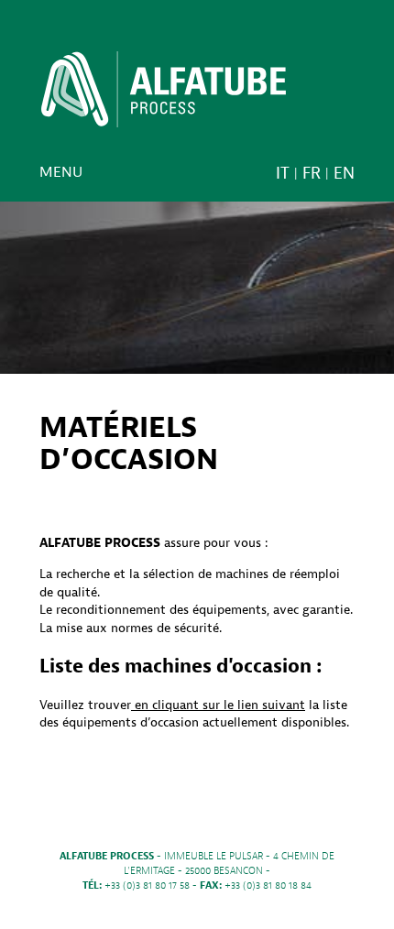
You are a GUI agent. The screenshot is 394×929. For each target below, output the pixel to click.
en (344, 173)
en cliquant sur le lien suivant (218, 705)
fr (311, 173)
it (283, 173)
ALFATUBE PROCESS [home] (163, 95)
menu (60, 172)
